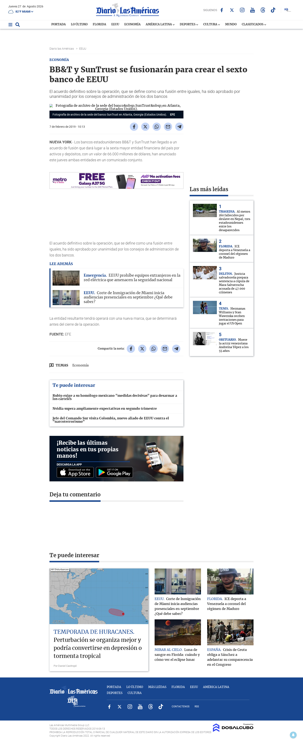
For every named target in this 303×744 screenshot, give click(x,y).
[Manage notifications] (293, 735)
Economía (132, 24)
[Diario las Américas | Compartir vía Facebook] (134, 127)
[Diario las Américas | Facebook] (221, 10)
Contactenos (180, 706)
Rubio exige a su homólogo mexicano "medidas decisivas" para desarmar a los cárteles (115, 397)
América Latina (159, 24)
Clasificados (253, 24)
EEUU (115, 24)
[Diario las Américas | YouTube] (252, 10)
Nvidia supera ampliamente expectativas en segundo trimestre (105, 408)
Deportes (188, 24)
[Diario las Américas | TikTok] (273, 10)
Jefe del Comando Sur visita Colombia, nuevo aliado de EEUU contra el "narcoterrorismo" (111, 420)
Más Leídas (157, 687)
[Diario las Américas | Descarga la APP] (76, 472)
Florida (99, 24)
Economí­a (80, 365)
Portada (58, 24)
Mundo (231, 24)
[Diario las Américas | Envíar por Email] (168, 127)
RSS (197, 706)
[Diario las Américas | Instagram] (242, 10)
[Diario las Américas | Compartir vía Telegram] (179, 127)
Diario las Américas (61, 48)
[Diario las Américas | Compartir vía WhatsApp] (157, 127)
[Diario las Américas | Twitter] (232, 10)
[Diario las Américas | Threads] (262, 10)
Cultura (210, 24)
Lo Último (79, 24)
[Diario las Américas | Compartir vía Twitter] (145, 127)
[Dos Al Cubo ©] (233, 730)
